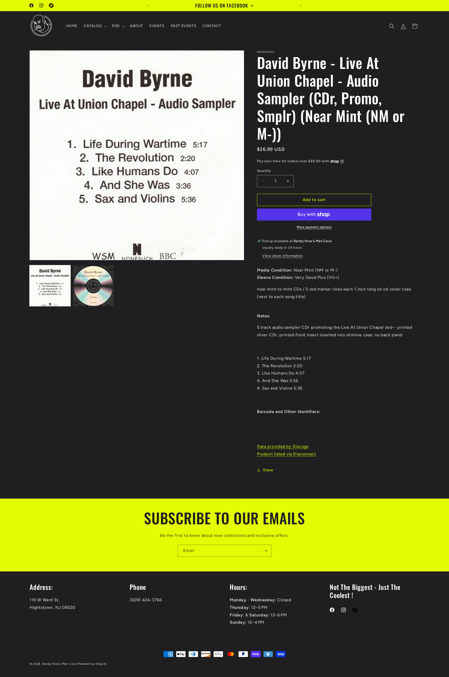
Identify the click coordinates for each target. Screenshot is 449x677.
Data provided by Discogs (282, 446)
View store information (282, 256)
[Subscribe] (265, 551)
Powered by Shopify (92, 664)
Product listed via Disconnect (286, 454)
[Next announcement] (300, 5)
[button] (95, 26)
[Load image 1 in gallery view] (50, 285)
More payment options (314, 227)
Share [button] (268, 470)
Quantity (264, 171)
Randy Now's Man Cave (59, 664)
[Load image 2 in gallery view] (93, 285)
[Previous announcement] (148, 5)
